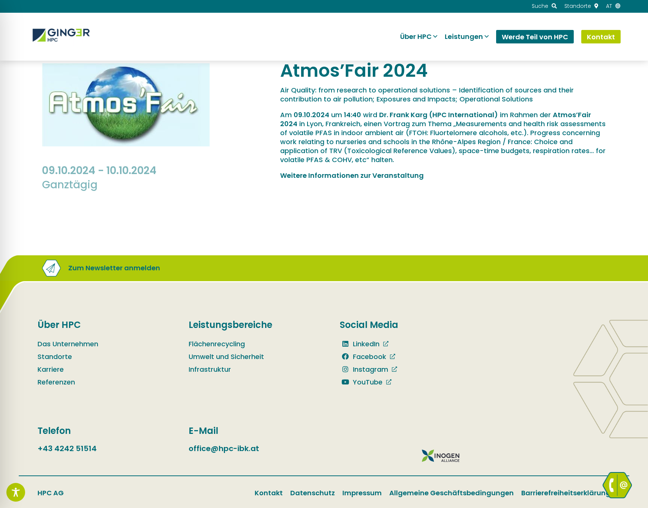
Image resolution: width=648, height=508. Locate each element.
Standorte (55, 356)
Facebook (368, 356)
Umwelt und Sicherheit (226, 356)
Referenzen (56, 382)
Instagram (369, 369)
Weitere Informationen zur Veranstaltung (352, 175)
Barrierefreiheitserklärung (565, 493)
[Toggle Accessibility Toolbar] (16, 492)
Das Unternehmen (68, 344)
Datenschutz (312, 493)
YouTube (366, 382)
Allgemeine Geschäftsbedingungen (451, 493)
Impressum (362, 493)
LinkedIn (365, 344)
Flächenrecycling (217, 344)
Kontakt (269, 493)
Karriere (51, 369)
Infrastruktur (210, 369)
